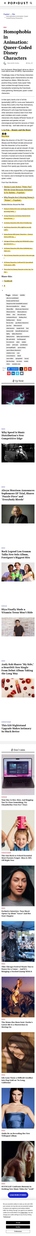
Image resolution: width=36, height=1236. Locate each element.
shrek (19, 355)
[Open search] (31, 3)
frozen (19, 320)
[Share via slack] (17, 373)
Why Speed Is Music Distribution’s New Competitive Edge (13, 435)
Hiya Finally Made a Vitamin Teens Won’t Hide (17, 611)
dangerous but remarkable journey (16, 303)
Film (13, 14)
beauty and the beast (12, 301)
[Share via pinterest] (30, 369)
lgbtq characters (17, 334)
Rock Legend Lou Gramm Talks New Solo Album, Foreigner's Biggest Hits (16, 554)
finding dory (22, 317)
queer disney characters (13, 350)
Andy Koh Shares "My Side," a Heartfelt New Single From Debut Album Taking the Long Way (18, 669)
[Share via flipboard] (9, 373)
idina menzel (18, 325)
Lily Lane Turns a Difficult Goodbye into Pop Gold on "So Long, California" (17, 1080)
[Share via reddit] (25, 369)
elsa (14, 314)
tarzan (26, 358)
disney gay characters (22, 309)
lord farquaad (21, 339)
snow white (9, 358)
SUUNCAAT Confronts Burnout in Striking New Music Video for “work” (18, 1187)
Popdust (7, 14)
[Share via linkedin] (13, 373)
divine (8, 314)
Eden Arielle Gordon (13, 63)
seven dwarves (10, 355)
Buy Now (5, 136)
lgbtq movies (10, 336)
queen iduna (21, 347)
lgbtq (8, 334)
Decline (18, 1227)
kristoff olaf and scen (22, 331)
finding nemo (10, 320)
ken (27, 328)
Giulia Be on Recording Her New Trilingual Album (16, 1134)
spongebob (19, 358)
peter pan (15, 344)
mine (18, 342)
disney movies (10, 312)
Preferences (18, 1231)
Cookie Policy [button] (24, 1212)
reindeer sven (10, 353)
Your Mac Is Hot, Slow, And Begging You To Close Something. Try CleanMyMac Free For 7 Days (17, 802)
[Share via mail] (22, 373)
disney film (9, 309)
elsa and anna (21, 314)
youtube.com (16, 364)
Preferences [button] (7, 1217)
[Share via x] (21, 369)
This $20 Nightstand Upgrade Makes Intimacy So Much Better (16, 728)
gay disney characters (22, 323)
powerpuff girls (10, 347)
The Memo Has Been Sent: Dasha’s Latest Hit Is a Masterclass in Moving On (17, 1024)
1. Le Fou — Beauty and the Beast (16, 130)
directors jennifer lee (12, 306)
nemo (8, 344)
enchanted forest (11, 317)
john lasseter (10, 328)
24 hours (15, 295)
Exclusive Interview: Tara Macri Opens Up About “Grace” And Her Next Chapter (16, 913)
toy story (19, 361)
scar (18, 353)
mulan (24, 342)
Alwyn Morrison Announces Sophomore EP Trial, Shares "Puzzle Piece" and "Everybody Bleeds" (18, 495)
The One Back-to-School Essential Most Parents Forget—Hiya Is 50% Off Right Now (17, 858)
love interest (10, 342)
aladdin (22, 295)
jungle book (20, 328)
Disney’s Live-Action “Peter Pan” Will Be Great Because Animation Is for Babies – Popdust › (18, 189)
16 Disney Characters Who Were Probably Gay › (18, 223)
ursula (26, 361)
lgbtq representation (23, 336)
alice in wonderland (12, 298)
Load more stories (18, 1195)
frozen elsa (9, 323)
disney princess (21, 312)
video (8, 364)
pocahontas (23, 344)
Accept (18, 1222)
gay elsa (8, 325)
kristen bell (9, 331)
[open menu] (5, 3)
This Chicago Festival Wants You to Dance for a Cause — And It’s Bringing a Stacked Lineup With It (17, 969)
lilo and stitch (10, 339)
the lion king (10, 361)
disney (23, 306)
